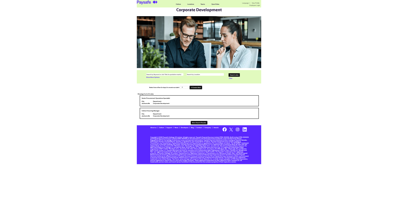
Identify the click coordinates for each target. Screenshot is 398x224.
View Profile (255, 3)
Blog (192, 127)
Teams (203, 4)
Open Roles (215, 4)
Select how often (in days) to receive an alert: (164, 87)
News (176, 127)
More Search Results (199, 123)
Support (169, 127)
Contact (199, 127)
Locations (190, 4)
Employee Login (254, 5)
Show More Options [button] (153, 77)
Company (207, 127)
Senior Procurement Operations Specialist (156, 98)
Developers (184, 127)
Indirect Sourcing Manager (151, 111)
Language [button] (245, 3)
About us (153, 127)
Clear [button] (230, 78)
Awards (216, 127)
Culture (178, 4)
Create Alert (196, 87)
